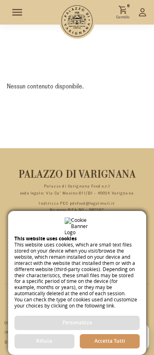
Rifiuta (44, 341)
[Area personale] (142, 12)
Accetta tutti (109, 341)
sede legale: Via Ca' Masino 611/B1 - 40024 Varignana (77, 193)
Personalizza (77, 322)
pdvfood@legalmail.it (92, 203)
